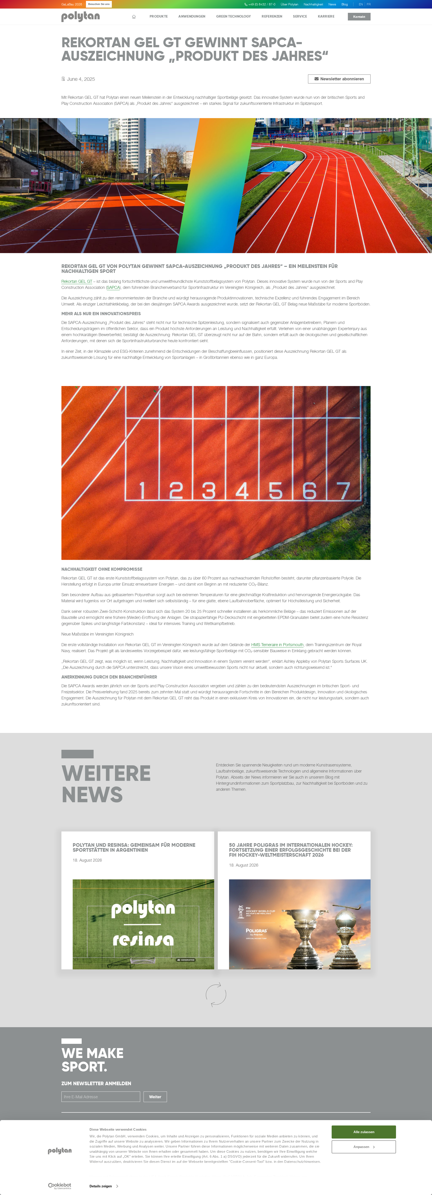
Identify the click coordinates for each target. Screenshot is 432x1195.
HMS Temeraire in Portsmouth (277, 644)
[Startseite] (134, 17)
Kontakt (359, 16)
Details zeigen (101, 1186)
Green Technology (233, 16)
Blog (345, 4)
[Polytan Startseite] (80, 16)
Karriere (326, 16)
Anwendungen (191, 16)
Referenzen (272, 16)
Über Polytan (289, 4)
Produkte (159, 16)
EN (361, 4)
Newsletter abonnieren (339, 78)
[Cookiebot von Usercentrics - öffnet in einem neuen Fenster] (59, 1186)
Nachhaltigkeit (313, 4)
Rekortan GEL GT (76, 281)
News (332, 4)
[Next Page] (216, 995)
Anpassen (361, 1147)
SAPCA (113, 287)
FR (369, 4)
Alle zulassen (363, 1132)
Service (300, 16)
